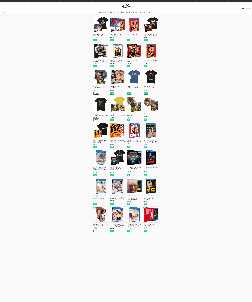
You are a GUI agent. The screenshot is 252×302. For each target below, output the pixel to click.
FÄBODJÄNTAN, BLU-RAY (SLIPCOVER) (133, 114)
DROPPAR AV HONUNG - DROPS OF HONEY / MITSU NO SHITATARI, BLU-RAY (117, 225)
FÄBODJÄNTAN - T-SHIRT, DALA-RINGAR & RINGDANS (150, 87)
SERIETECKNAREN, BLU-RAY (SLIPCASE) (133, 61)
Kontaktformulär (143, 12)
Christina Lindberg (120, 12)
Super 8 (99, 12)
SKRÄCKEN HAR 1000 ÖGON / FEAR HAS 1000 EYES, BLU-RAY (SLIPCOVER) (117, 141)
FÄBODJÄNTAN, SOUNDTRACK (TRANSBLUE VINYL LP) (100, 87)
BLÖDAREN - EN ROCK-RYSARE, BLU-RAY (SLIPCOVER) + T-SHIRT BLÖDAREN (117, 168)
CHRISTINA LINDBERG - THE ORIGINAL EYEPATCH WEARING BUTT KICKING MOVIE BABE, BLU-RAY (151, 197)
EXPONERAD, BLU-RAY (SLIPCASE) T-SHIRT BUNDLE (100, 35)
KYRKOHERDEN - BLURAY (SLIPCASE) (116, 87)
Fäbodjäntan (111, 12)
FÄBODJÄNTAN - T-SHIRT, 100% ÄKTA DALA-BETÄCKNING (100, 114)
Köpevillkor (135, 12)
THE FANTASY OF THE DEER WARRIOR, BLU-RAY (117, 61)
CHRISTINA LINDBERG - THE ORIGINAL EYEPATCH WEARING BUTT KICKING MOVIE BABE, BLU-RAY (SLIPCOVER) (134, 197)
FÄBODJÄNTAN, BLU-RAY (149, 114)
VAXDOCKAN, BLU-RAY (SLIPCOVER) (149, 225)
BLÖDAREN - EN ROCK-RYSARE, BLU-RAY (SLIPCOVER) (134, 168)
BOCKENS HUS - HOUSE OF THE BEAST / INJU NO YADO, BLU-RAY (134, 225)
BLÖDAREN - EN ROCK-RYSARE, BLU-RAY (151, 168)
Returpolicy (151, 12)
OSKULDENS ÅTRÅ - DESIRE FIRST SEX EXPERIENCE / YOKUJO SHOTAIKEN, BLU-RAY (117, 197)
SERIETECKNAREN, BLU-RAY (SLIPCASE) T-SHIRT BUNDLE (150, 35)
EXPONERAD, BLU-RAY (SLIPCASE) (115, 35)
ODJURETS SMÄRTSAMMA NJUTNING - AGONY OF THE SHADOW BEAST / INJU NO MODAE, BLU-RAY (99, 169)
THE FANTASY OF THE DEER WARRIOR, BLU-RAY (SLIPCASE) (100, 61)
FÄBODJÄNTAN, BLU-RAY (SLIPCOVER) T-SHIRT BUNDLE (117, 114)
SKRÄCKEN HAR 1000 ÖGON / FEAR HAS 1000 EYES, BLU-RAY (134, 141)
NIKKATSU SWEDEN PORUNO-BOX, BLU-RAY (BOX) (100, 225)
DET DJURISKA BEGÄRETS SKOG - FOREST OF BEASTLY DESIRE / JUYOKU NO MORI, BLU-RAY (100, 197)
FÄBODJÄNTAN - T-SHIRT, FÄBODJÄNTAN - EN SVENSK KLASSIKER (133, 88)
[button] (247, 8)
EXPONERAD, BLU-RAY (132, 34)
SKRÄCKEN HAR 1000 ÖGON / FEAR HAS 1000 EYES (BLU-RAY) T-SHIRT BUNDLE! (100, 141)
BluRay (104, 12)
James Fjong (128, 12)
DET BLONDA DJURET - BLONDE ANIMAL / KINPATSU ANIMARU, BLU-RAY (150, 141)
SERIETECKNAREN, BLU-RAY (150, 60)
